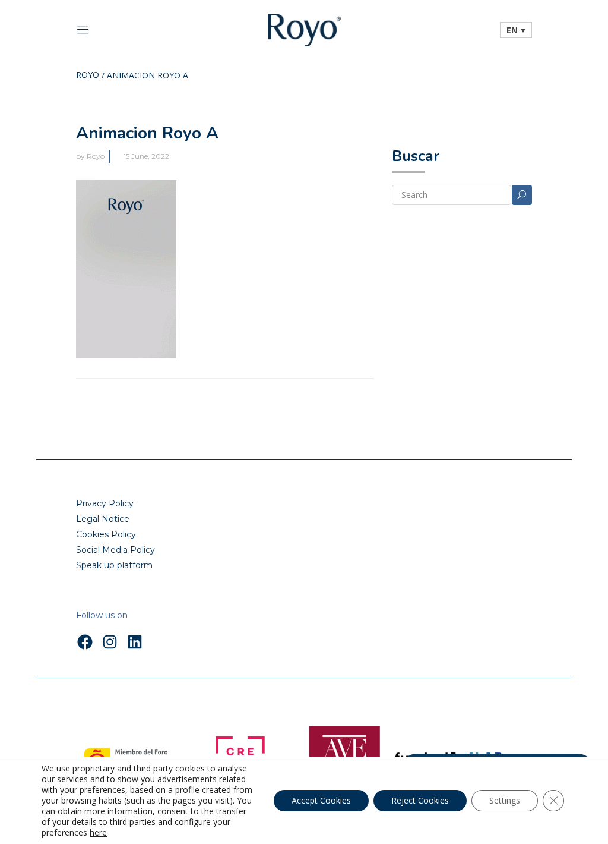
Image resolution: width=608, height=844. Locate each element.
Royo (87, 75)
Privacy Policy (105, 503)
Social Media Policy (115, 549)
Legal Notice (102, 519)
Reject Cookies (420, 800)
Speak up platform (114, 565)
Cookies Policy (106, 534)
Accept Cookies (321, 800)
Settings (504, 800)
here (98, 832)
